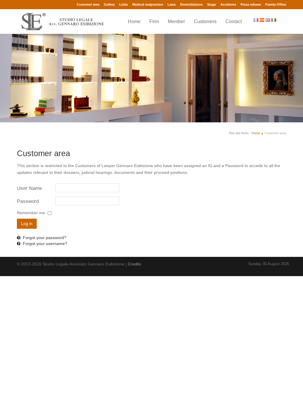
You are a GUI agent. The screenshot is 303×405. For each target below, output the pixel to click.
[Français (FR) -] (257, 19)
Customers (205, 21)
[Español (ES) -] (262, 19)
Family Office (275, 4)
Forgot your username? (44, 243)
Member (176, 21)
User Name (29, 188)
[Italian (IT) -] (274, 19)
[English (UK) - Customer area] (268, 19)
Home (134, 21)
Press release (251, 4)
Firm (154, 21)
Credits (134, 264)
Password (28, 201)
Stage (211, 4)
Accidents (228, 4)
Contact (233, 21)
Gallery (109, 4)
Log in (27, 223)
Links (123, 4)
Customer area (88, 4)
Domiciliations (191, 4)
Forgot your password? (44, 237)
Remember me (31, 212)
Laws (171, 4)
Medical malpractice (147, 4)
